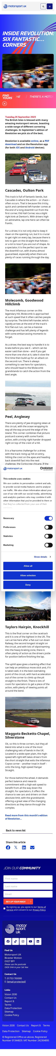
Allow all (28, 566)
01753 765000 (14, 978)
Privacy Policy (39, 909)
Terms (8, 1004)
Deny (28, 585)
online (34, 141)
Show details (40, 557)
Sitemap (9, 1011)
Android (29, 147)
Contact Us (11, 997)
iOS (18, 147)
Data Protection (13, 1008)
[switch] (49, 527)
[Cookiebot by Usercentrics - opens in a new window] (40, 469)
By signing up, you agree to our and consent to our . (26, 908)
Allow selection (28, 575)
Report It (9, 1001)
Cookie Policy (12, 1015)
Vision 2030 (11, 994)
